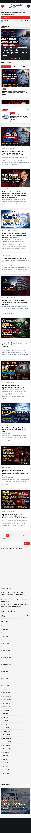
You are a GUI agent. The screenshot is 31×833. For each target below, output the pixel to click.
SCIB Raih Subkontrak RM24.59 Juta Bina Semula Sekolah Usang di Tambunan (14, 343)
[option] (15, 44)
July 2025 (5, 670)
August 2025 (6, 666)
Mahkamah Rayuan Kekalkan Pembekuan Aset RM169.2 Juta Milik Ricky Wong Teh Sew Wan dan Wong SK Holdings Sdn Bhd (15, 598)
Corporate (4, 229)
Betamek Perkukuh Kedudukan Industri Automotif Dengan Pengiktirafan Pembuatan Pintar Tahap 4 (15, 471)
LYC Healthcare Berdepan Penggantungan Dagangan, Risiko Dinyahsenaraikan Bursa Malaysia (13, 385)
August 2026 (6, 624)
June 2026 (5, 631)
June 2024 (5, 715)
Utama (4, 89)
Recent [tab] (26, 66)
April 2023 (5, 764)
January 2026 (6, 649)
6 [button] (19, 58)
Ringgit (14, 12)
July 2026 (5, 628)
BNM (24, 12)
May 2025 (5, 677)
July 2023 (5, 754)
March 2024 (6, 726)
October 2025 (6, 659)
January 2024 (6, 733)
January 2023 (6, 771)
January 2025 (6, 691)
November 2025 (7, 656)
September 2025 (7, 663)
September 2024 (7, 705)
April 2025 (5, 680)
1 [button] (11, 58)
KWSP (8, 14)
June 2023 (5, 757)
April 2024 (5, 722)
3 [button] (15, 58)
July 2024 (5, 712)
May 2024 (5, 719)
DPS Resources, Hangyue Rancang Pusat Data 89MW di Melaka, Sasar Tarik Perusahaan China (15, 116)
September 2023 (7, 747)
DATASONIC (19, 12)
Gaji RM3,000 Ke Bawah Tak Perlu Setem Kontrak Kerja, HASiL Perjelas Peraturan (14, 300)
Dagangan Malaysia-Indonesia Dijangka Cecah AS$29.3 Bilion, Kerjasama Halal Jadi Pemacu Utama (14, 514)
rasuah (12, 14)
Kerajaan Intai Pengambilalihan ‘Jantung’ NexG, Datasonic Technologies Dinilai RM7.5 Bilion (14, 93)
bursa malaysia (7, 12)
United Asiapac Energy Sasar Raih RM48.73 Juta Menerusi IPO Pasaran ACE (14, 428)
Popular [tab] (6, 66)
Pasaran (5, 40)
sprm (2, 12)
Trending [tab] (16, 66)
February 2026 (6, 645)
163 (19, 534)
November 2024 (7, 698)
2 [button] (13, 58)
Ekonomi (4, 296)
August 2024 (6, 708)
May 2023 (5, 761)
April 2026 (5, 638)
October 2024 (6, 701)
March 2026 (6, 642)
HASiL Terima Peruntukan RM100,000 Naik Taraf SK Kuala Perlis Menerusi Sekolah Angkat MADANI (14, 233)
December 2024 (7, 694)
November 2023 (7, 740)
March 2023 (6, 768)
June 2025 (5, 673)
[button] (25, 109)
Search (3, 537)
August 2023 (6, 750)
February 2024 (6, 729)
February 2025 (6, 687)
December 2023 (7, 736)
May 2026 (5, 635)
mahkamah (4, 14)
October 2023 (6, 743)
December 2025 (7, 652)
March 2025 (6, 684)
